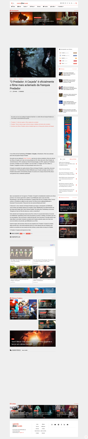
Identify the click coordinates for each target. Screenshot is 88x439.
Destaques (15, 11)
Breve (19, 6)
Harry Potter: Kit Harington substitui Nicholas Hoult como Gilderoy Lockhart (69, 74)
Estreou (39, 6)
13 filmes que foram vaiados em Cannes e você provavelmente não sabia (43, 414)
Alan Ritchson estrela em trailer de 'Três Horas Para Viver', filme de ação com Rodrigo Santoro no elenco (46, 304)
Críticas (43, 428)
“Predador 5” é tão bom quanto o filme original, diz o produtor (24, 122)
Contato (37, 433)
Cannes (35, 410)
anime (13, 308)
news (15, 78)
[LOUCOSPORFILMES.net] (22, 4)
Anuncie (43, 433)
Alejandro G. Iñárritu (14, 17)
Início (11, 78)
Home (13, 6)
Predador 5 (21, 78)
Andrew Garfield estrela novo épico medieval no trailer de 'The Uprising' (46, 316)
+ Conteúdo (60, 6)
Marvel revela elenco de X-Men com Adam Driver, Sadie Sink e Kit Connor (70, 111)
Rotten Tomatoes (27, 158)
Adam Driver (59, 19)
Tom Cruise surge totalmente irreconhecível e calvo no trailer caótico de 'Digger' (21, 21)
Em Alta (53, 6)
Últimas (62, 69)
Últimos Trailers (16, 298)
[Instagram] (67, 3)
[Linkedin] (71, 3)
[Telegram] (61, 3)
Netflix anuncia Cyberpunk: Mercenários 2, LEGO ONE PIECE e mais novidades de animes (21, 314)
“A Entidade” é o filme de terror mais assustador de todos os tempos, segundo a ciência (20, 414)
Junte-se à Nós (43, 430)
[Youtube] (65, 3)
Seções (25, 6)
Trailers (46, 6)
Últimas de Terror (64, 197)
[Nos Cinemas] (33, 292)
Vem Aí (37, 426)
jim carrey (62, 216)
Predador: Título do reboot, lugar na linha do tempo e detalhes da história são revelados (30, 124)
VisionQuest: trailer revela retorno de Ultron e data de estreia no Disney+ (70, 95)
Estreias (37, 428)
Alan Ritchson (42, 301)
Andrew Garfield (43, 312)
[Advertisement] (44, 36)
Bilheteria (43, 426)
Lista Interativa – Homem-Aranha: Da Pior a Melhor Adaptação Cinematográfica (66, 414)
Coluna (58, 410)
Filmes (32, 6)
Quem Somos (37, 430)
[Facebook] (63, 3)
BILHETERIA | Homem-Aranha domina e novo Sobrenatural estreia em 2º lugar (69, 81)
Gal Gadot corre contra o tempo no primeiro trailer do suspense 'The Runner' (47, 326)
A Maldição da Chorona (64, 204)
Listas (13, 404)
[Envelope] (67, 424)
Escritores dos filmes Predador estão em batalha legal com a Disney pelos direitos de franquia (32, 126)
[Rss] (69, 3)
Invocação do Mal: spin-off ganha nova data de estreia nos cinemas (67, 208)
